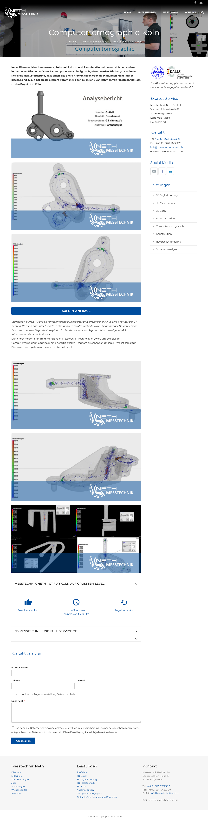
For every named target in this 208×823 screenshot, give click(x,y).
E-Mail (82, 680)
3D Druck (82, 776)
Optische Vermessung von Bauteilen (97, 797)
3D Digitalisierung (167, 195)
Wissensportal (19, 790)
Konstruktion (164, 233)
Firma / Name (20, 667)
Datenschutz (93, 816)
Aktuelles (16, 793)
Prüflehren (82, 772)
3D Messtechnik (165, 203)
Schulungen (18, 786)
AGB (119, 816)
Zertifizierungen (20, 779)
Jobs (13, 783)
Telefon (16, 680)
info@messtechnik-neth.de (166, 147)
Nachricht (18, 701)
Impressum (108, 816)
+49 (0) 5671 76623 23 (167, 138)
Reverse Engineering (168, 241)
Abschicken (23, 740)
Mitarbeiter (17, 776)
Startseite (71, 41)
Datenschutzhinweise (42, 728)
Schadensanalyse (166, 249)
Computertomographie (94, 41)
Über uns (16, 772)
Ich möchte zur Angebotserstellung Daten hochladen (46, 694)
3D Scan (161, 210)
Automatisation (165, 218)
